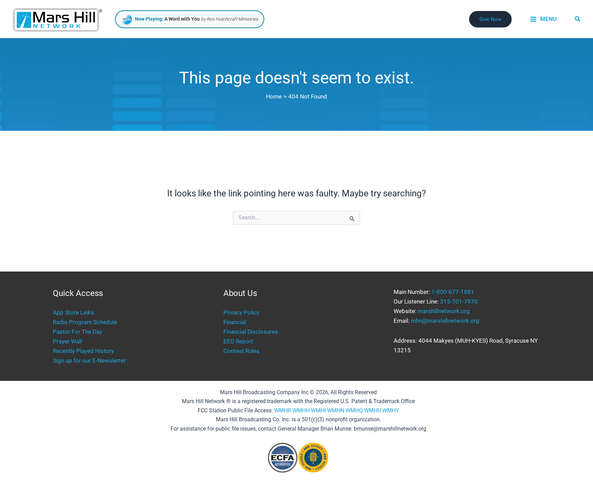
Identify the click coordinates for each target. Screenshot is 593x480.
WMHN (335, 410)
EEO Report (238, 341)
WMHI (318, 410)
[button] (490, 19)
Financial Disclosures (250, 331)
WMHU (372, 410)
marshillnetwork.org (444, 311)
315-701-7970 (459, 301)
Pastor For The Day (77, 331)
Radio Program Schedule (85, 322)
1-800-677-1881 (452, 291)
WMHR (282, 410)
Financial (234, 322)
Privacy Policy (241, 312)
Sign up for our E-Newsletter (89, 360)
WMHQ (354, 410)
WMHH (301, 410)
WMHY (390, 410)
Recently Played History (83, 350)
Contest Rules (241, 350)
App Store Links (73, 312)
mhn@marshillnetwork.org (445, 320)
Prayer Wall (67, 341)
